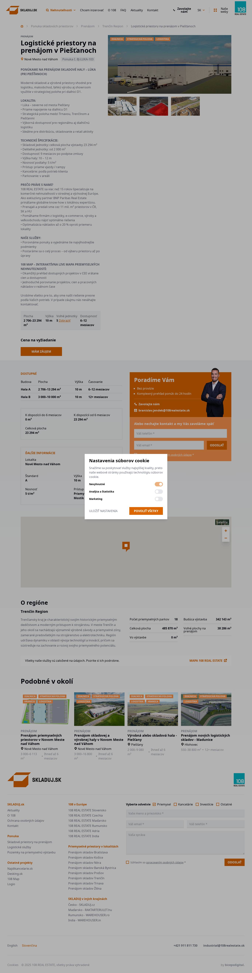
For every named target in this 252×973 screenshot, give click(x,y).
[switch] (159, 484)
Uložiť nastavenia (103, 511)
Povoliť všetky (146, 511)
